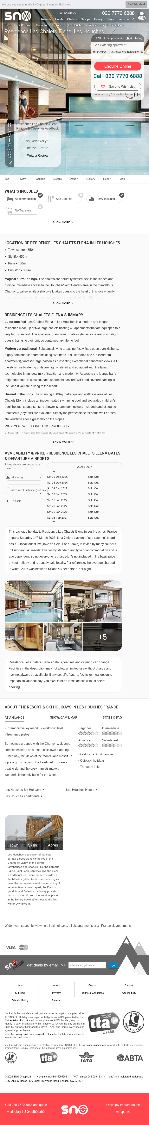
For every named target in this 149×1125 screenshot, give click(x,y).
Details (57, 178)
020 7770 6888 (22, 1104)
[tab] (14, 717)
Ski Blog (20, 992)
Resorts (46, 19)
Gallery (90, 178)
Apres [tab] (53, 845)
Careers (129, 985)
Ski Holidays (24, 25)
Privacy (56, 992)
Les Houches (76, 25)
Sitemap (56, 1000)
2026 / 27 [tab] (84, 466)
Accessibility (129, 992)
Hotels (59, 19)
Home (8, 25)
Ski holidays (67, 13)
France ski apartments (116, 925)
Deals (110, 19)
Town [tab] (14, 845)
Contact (92, 985)
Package (40, 178)
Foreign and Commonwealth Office (34, 1034)
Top (7, 178)
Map (122, 178)
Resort (107, 178)
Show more (61, 303)
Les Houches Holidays (23, 789)
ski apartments (83, 925)
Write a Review (37, 155)
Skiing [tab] (33, 845)
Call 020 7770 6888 (118, 76)
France (59, 25)
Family (98, 19)
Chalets (72, 19)
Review (21, 178)
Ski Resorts (43, 25)
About (56, 985)
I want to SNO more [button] (59, 4)
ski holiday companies (94, 1045)
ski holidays (59, 925)
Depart (74, 178)
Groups (85, 19)
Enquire (123, 1111)
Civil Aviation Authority (17, 1020)
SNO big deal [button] (136, 4)
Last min (123, 19)
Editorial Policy (19, 1000)
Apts (22, 796)
